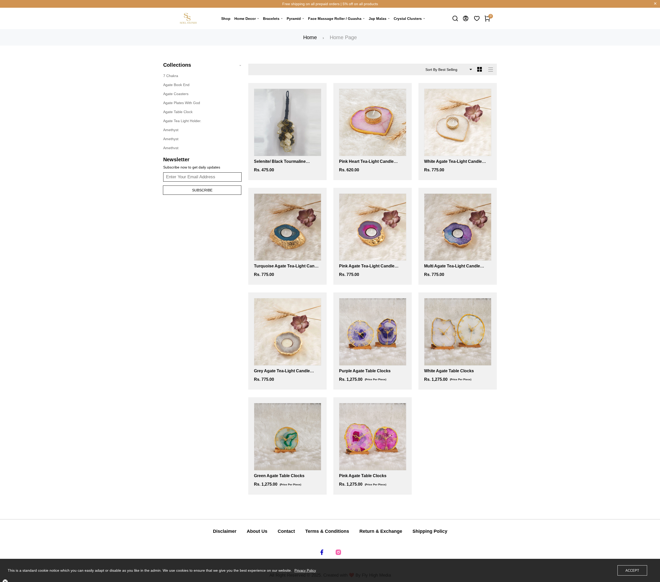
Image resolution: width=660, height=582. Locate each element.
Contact (286, 531)
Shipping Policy (429, 531)
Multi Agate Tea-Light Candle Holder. (452, 266)
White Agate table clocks (449, 371)
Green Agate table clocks (279, 476)
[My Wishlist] (477, 18)
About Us (257, 531)
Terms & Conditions (327, 531)
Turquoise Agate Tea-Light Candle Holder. (287, 266)
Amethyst (170, 130)
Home (310, 37)
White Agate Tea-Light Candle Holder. (453, 161)
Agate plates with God (181, 103)
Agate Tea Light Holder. (182, 121)
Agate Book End (176, 85)
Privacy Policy (305, 570)
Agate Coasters (175, 94)
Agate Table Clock (178, 112)
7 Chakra (170, 76)
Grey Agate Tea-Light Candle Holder (282, 371)
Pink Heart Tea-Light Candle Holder (366, 161)
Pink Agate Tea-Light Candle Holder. (366, 266)
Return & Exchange (380, 531)
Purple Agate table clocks (365, 371)
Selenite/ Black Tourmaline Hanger (280, 161)
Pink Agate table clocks (362, 476)
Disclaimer (224, 531)
